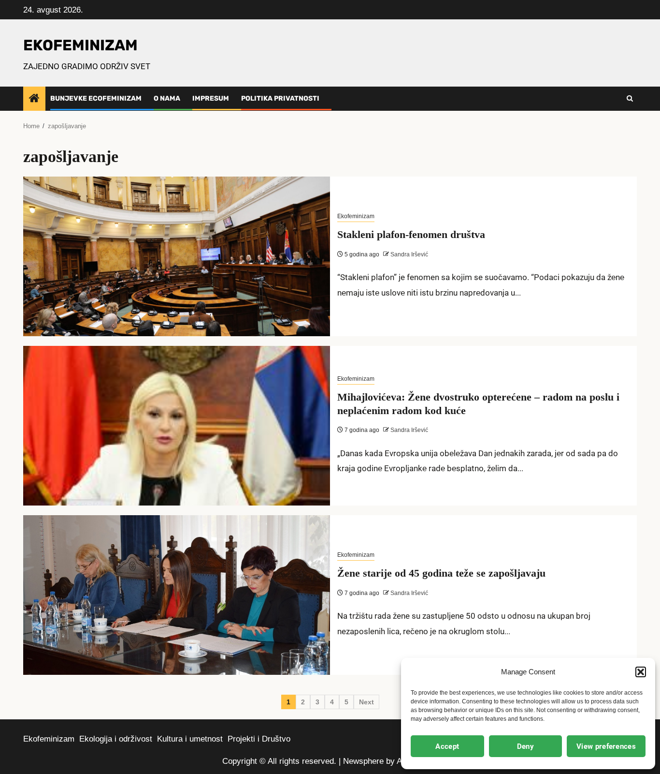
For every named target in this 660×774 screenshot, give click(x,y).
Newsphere (363, 761)
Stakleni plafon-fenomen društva (411, 234)
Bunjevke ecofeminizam (96, 98)
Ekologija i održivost (115, 739)
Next (366, 702)
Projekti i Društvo (259, 739)
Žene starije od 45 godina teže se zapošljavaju (441, 573)
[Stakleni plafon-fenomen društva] (176, 256)
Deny (525, 746)
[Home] (34, 98)
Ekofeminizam (355, 216)
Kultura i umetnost (190, 739)
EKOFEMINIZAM (80, 45)
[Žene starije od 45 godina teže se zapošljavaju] (176, 595)
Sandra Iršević (408, 254)
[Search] (630, 98)
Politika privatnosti (280, 98)
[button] (641, 672)
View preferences (606, 746)
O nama (167, 98)
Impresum (210, 98)
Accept (447, 746)
